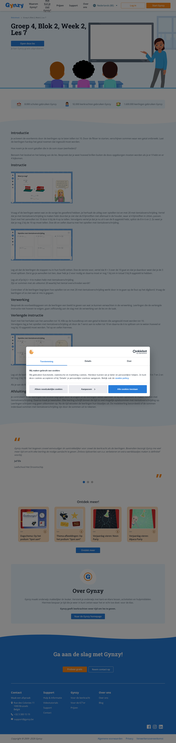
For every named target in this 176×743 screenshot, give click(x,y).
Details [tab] (88, 361)
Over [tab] (129, 361)
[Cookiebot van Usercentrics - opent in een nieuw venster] (135, 352)
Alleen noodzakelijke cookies (48, 389)
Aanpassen (86, 389)
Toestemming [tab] (46, 361)
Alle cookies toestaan (127, 389)
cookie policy (122, 378)
